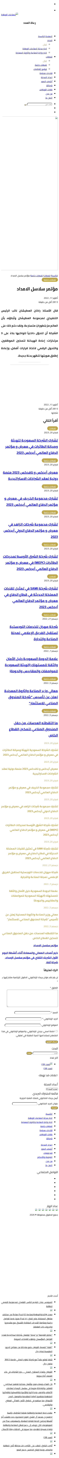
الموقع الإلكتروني (50, 1025)
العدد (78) (47, 1068)
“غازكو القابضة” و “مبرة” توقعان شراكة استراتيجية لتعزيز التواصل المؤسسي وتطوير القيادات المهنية (27, 1337)
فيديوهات (47, 1153)
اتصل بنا (48, 98)
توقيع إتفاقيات (40, 69)
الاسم (54, 1012)
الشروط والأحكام (44, 1157)
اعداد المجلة (46, 77)
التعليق (54, 988)
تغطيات (49, 57)
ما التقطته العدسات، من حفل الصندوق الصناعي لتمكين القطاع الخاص (33, 729)
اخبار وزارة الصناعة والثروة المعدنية (31, 53)
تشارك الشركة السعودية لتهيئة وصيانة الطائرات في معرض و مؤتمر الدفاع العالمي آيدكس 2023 (31, 446)
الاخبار (49, 40)
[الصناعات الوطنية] (9, 15)
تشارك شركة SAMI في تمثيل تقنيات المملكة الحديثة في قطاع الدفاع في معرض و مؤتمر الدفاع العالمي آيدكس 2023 (31, 597)
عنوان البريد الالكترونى (48, 1103)
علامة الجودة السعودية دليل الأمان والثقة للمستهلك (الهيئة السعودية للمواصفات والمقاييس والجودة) (31, 665)
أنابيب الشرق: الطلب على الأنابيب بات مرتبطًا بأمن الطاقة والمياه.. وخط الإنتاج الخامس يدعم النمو (27, 1448)
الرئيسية (54, 276)
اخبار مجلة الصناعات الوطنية (35, 49)
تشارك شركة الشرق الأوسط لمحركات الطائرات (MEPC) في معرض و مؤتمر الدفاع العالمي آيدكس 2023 (30, 562)
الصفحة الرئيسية (45, 36)
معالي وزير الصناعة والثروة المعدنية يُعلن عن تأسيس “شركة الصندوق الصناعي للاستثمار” (31, 697)
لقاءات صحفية (46, 73)
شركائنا (49, 85)
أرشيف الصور (46, 81)
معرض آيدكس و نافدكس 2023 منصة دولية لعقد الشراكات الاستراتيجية (30, 475)
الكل (45, 44)
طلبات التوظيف (45, 90)
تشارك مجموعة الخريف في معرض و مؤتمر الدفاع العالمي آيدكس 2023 (31, 501)
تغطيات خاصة (41, 65)
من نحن (49, 94)
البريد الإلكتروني (50, 1019)
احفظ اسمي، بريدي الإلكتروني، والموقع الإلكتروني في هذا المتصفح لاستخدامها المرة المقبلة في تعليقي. (29, 1033)
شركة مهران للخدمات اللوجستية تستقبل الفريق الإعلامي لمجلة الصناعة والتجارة (34, 633)
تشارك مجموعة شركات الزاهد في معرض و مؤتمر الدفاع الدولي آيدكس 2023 (31, 530)
